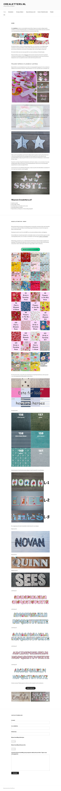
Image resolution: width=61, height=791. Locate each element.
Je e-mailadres (14, 726)
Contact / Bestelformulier (43, 11)
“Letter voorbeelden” (43, 236)
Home (5, 11)
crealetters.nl (15, 4)
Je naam (13, 720)
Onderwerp (13, 731)
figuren (26, 54)
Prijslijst (51, 11)
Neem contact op (30, 688)
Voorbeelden (10, 11)
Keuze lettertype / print (30, 11)
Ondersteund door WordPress (9, 788)
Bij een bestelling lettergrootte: (18, 745)
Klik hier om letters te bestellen (30, 249)
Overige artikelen (19, 11)
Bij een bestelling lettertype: (17, 737)
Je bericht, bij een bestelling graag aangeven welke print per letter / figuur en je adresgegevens (29, 753)
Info (4, 14)
